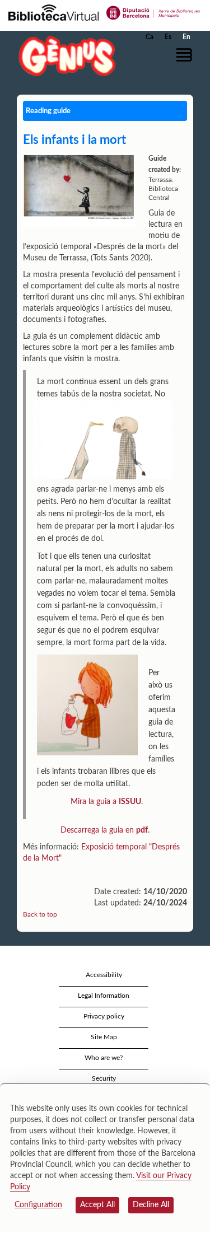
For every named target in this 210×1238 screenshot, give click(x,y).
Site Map (104, 1037)
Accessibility (104, 974)
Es (168, 37)
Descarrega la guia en (104, 830)
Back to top (40, 914)
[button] (186, 55)
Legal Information (103, 995)
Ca (149, 37)
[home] (64, 55)
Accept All (97, 1205)
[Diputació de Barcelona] (153, 12)
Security (104, 1078)
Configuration (38, 1205)
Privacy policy (103, 1016)
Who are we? (104, 1057)
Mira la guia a (106, 802)
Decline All (151, 1205)
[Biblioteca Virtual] (53, 12)
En (186, 37)
